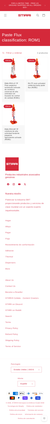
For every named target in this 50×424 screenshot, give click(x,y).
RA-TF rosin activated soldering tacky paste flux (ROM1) (36, 85)
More (7, 269)
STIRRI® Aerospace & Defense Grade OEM (28, 403)
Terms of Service (13, 346)
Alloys (8, 226)
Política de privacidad (17, 410)
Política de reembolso (34, 406)
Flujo (7, 239)
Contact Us (10, 286)
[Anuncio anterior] (5, 5)
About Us (9, 280)
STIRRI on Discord (13, 304)
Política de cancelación (26, 418)
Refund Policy (11, 334)
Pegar (8, 232)
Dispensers (10, 263)
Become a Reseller (14, 292)
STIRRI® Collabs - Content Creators (22, 298)
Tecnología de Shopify (16, 406)
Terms (8, 322)
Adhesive (9, 251)
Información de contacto (34, 414)
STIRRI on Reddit (13, 310)
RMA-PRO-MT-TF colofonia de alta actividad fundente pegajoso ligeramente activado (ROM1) (13, 134)
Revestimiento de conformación (19, 245)
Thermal (9, 257)
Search (8, 316)
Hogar (8, 220)
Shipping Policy (12, 340)
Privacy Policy (11, 328)
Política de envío (16, 414)
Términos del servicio (35, 410)
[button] (5, 15)
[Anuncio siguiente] (45, 5)
